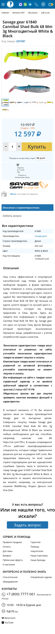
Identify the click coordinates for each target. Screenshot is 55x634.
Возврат (7, 555)
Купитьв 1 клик (20, 168)
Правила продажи (12, 542)
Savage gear (41, 236)
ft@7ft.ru (12, 611)
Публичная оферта (13, 560)
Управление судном (41, 577)
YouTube (9, 622)
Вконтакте (10, 618)
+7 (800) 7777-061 (21, 594)
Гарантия (35, 542)
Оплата (7, 546)
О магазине (9, 564)
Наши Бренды (38, 560)
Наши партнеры (39, 555)
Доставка (7, 551)
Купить (37, 146)
